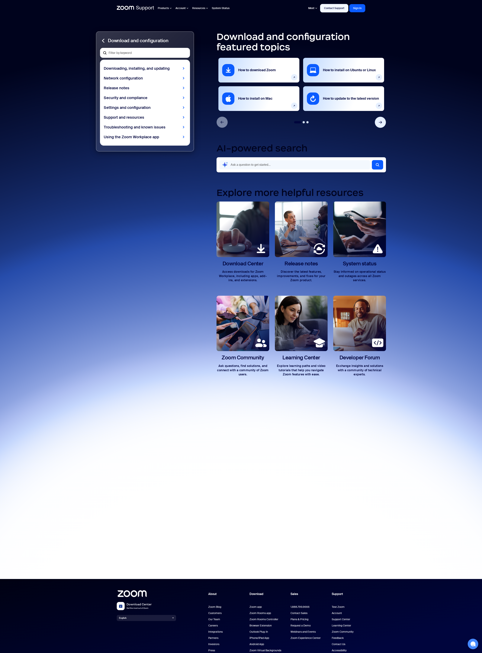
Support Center (341, 619)
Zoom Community (343, 631)
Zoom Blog (214, 607)
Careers (213, 625)
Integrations (215, 631)
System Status (221, 8)
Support (337, 594)
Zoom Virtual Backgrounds (265, 650)
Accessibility (339, 650)
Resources (198, 8)
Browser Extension (260, 625)
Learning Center (341, 625)
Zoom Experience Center (306, 638)
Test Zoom (338, 607)
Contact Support (334, 8)
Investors (213, 644)
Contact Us (338, 644)
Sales (294, 594)
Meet (311, 8)
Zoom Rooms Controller (263, 619)
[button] (145, 40)
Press (211, 650)
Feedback (338, 638)
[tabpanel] (259, 84)
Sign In (357, 8)
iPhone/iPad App (259, 638)
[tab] (297, 122)
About (212, 594)
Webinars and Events (303, 631)
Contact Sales (299, 613)
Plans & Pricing (299, 619)
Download (256, 594)
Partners (213, 638)
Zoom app (255, 607)
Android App (256, 644)
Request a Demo (301, 625)
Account (180, 8)
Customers (215, 613)
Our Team (214, 619)
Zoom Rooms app (260, 613)
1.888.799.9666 (300, 607)
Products (163, 8)
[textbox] (145, 53)
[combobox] (294, 164)
